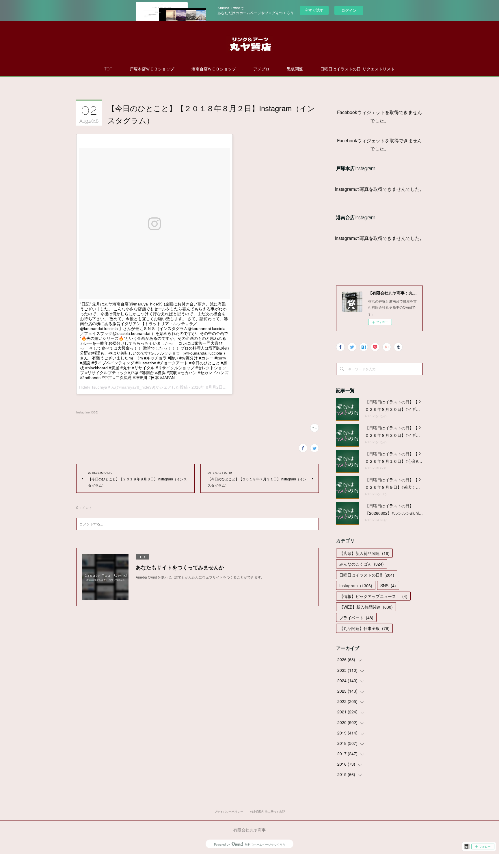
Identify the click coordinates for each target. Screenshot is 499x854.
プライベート (356, 617)
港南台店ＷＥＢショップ (213, 69)
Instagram (355, 585)
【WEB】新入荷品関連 (366, 607)
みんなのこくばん (361, 564)
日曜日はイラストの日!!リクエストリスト (357, 69)
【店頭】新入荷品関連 (364, 553)
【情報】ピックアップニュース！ (373, 596)
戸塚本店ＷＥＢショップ (152, 69)
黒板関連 (295, 69)
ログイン (348, 10)
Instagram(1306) (87, 412)
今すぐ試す (314, 10)
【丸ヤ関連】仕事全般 (364, 628)
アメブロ (261, 69)
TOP (108, 69)
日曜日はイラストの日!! (366, 575)
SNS (388, 585)
